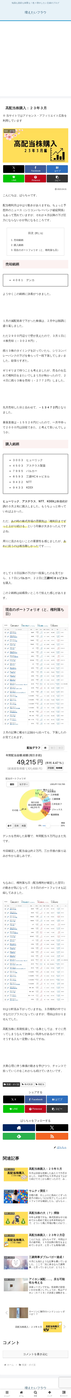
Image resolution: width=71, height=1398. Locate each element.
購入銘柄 (18, 245)
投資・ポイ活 (13, 1084)
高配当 (41, 1084)
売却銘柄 (18, 240)
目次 (31, 233)
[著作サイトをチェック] (19, 1127)
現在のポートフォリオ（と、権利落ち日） (37, 250)
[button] (57, 178)
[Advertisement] (35, 60)
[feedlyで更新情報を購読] (19, 1136)
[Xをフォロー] (52, 1127)
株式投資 (28, 1084)
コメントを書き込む (35, 1354)
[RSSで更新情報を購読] (52, 1136)
